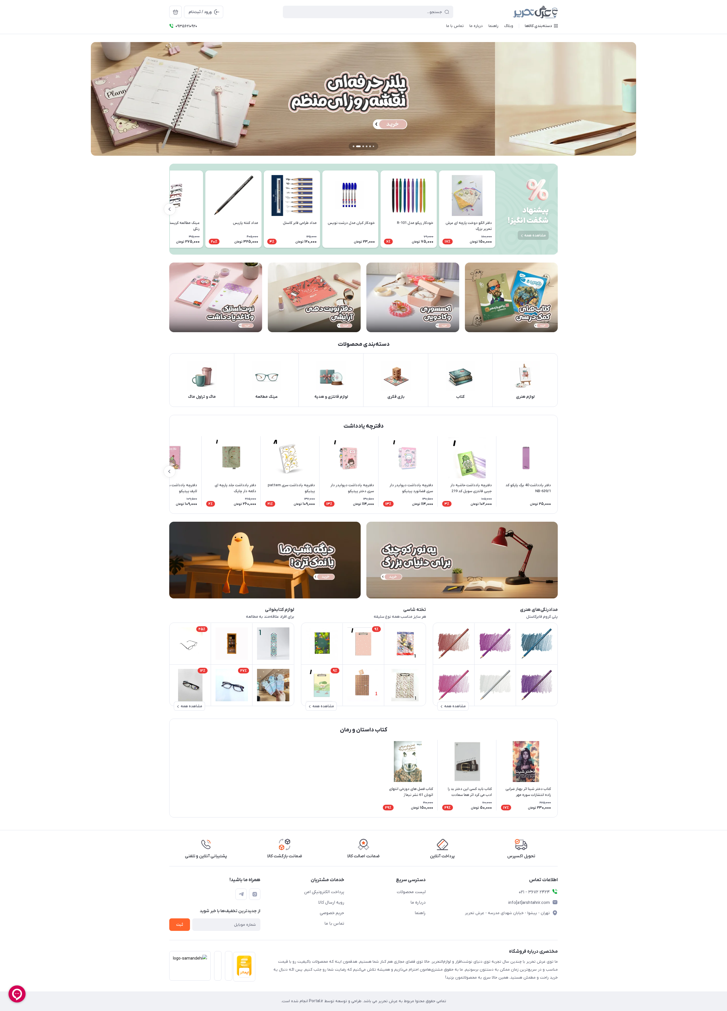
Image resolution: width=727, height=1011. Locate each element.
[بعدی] (170, 209)
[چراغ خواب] (265, 560)
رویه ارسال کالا (331, 902)
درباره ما (418, 902)
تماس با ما (334, 923)
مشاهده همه (535, 235)
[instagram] (254, 894)
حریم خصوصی (332, 913)
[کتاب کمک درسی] (511, 297)
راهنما (420, 913)
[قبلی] (495, 209)
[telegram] (241, 894)
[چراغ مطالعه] (462, 560)
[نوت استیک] (215, 297)
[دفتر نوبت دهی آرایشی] (314, 297)
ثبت (179, 924)
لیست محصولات (411, 892)
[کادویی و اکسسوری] (412, 297)
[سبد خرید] (175, 12)
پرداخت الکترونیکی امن (324, 892)
